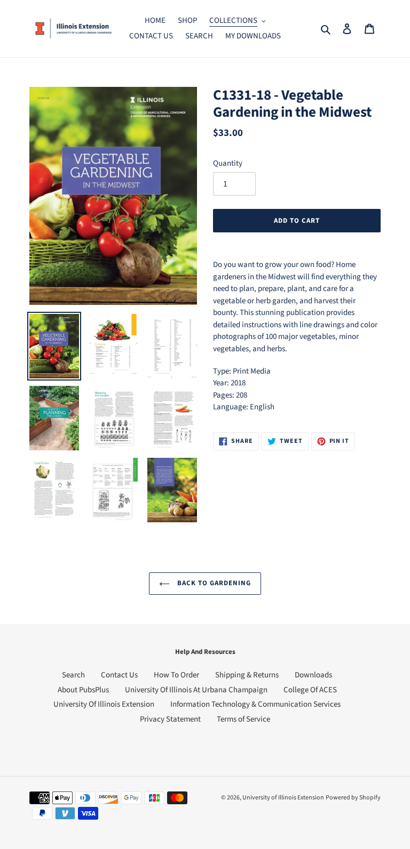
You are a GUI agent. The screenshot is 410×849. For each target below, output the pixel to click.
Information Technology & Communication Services (255, 704)
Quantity (227, 163)
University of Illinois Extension (283, 797)
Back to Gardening (213, 583)
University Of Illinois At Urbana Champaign (196, 690)
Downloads (313, 675)
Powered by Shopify (353, 797)
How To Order (176, 675)
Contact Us (119, 675)
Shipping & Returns (247, 675)
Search (73, 675)
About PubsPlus (83, 690)
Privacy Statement (170, 719)
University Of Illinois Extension (103, 704)
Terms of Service (243, 719)
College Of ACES (310, 690)
